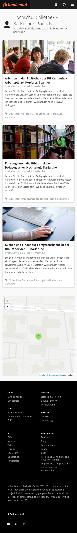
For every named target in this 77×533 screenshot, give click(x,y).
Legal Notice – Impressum (55, 463)
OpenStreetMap (56, 374)
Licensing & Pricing (51, 396)
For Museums (48, 404)
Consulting (47, 420)
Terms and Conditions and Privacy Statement (55, 458)
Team (44, 449)
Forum (11, 449)
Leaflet (42, 374)
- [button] (7, 306)
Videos (11, 445)
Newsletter (13, 460)
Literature (13, 452)
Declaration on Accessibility (49, 469)
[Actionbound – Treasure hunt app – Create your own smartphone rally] (15, 4)
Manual (11, 441)
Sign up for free (16, 396)
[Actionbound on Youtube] (8, 524)
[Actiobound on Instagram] (24, 524)
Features (45, 437)
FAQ (10, 437)
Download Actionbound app (20, 418)
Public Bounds (15, 412)
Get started (14, 400)
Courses (45, 416)
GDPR (44, 452)
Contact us (13, 456)
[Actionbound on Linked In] (16, 524)
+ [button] (7, 301)
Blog (43, 441)
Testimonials (48, 445)
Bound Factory (49, 400)
